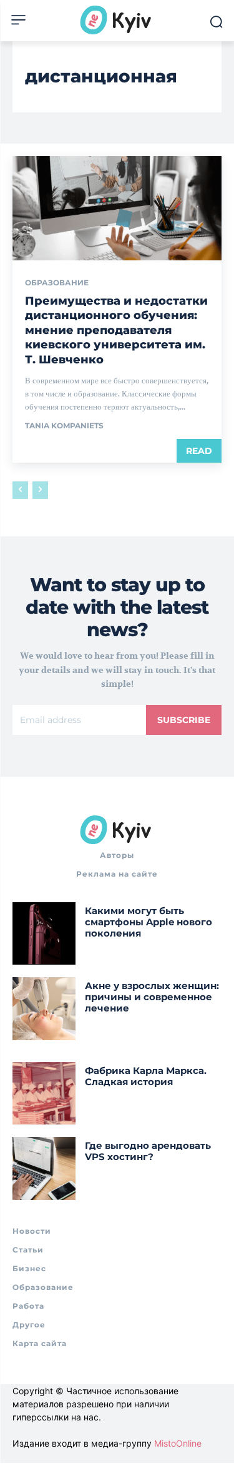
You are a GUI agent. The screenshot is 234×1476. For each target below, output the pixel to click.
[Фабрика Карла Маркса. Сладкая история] (44, 1093)
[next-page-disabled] (40, 490)
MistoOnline (178, 1443)
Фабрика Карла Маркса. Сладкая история (146, 1076)
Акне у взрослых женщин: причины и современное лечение (152, 997)
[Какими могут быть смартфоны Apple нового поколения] (44, 933)
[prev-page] (20, 490)
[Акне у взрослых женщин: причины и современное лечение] (44, 1008)
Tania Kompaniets (64, 425)
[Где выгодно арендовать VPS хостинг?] (44, 1168)
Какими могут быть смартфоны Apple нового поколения (148, 922)
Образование (57, 283)
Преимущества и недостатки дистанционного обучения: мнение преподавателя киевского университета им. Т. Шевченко (116, 330)
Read (199, 450)
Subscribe (183, 720)
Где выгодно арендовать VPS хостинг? (148, 1151)
